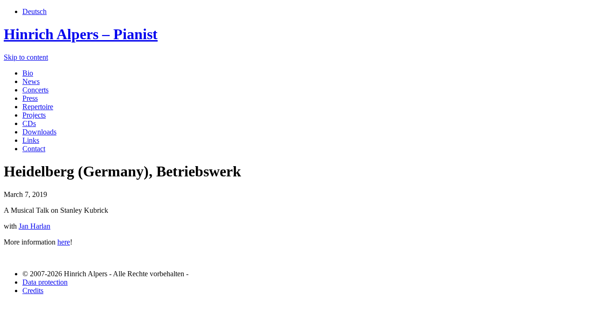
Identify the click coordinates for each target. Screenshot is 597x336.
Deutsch (34, 11)
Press (30, 98)
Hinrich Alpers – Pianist (81, 34)
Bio (27, 73)
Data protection (45, 282)
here (63, 242)
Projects (34, 115)
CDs (29, 123)
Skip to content (26, 57)
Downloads (39, 132)
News (31, 81)
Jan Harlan (34, 226)
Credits (32, 290)
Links (30, 140)
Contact (33, 149)
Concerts (35, 90)
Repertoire (37, 107)
